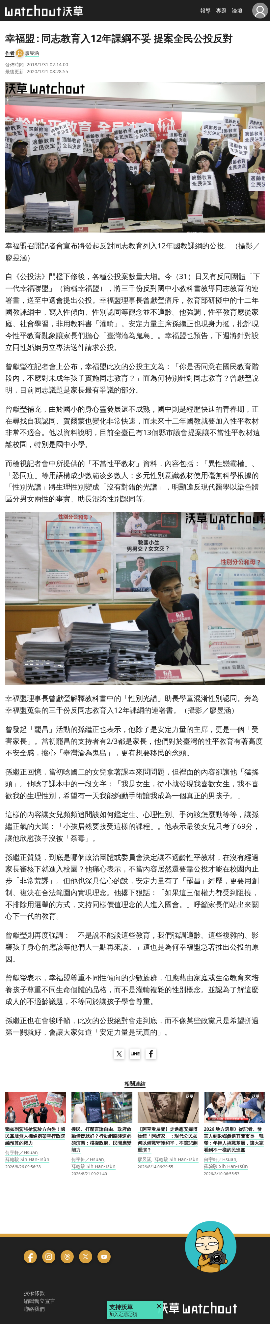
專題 (221, 10)
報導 (205, 10)
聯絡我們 (34, 1308)
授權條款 (34, 1293)
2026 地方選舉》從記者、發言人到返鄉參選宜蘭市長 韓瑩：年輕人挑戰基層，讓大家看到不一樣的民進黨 (234, 1139)
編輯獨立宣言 (39, 1301)
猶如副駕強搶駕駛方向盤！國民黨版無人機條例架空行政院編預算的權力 (35, 1136)
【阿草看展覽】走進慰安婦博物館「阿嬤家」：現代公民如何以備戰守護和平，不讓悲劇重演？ (168, 1139)
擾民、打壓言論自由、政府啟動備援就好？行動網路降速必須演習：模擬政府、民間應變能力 (101, 1139)
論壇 (237, 10)
